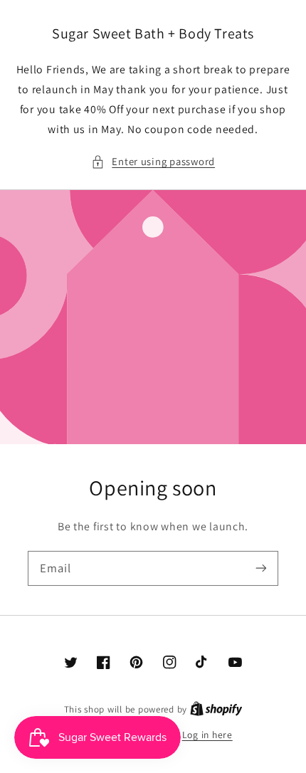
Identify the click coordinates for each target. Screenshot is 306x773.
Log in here (207, 734)
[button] (153, 161)
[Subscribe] (261, 568)
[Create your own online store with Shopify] (216, 709)
